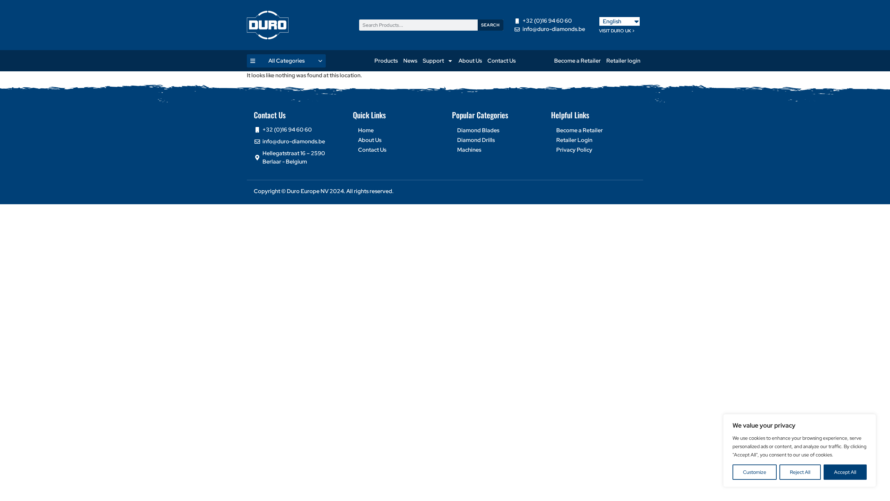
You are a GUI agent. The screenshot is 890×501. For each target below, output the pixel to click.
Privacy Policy (574, 149)
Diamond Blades (478, 130)
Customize (754, 472)
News (410, 60)
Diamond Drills (476, 140)
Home (366, 130)
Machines (469, 149)
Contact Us (501, 60)
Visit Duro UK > (617, 31)
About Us (470, 60)
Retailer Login (574, 140)
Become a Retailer (577, 60)
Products (386, 60)
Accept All (845, 472)
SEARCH (490, 25)
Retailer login (623, 60)
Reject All (800, 472)
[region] (799, 450)
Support (433, 60)
